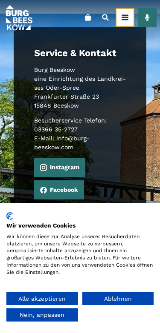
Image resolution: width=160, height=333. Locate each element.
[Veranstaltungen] (147, 17)
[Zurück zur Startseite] (18, 17)
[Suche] (105, 17)
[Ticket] (88, 17)
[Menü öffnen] (125, 17)
